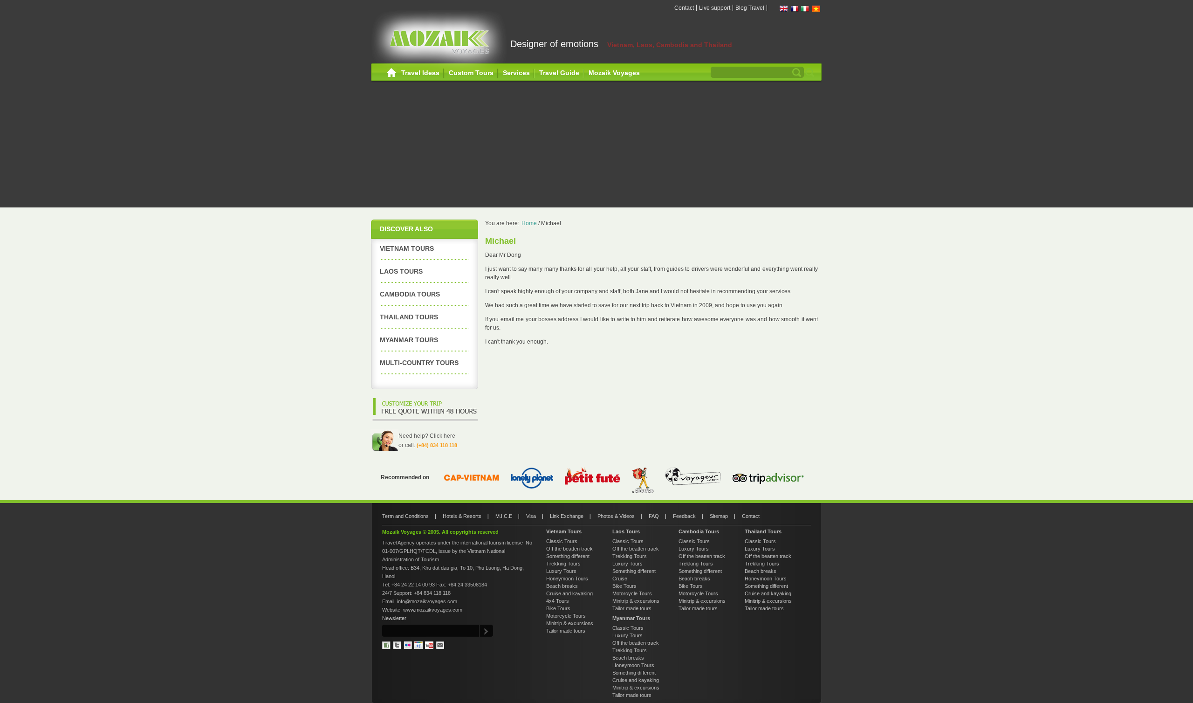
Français (794, 9)
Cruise (619, 578)
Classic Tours (561, 541)
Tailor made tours (565, 631)
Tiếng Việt (816, 9)
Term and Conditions (405, 516)
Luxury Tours (561, 571)
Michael (551, 223)
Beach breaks (562, 586)
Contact (684, 8)
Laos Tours (401, 271)
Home (392, 73)
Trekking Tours (563, 563)
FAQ (654, 516)
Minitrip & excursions (569, 623)
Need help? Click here (426, 436)
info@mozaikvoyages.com (427, 601)
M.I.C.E (503, 516)
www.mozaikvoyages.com (432, 610)
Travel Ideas (420, 72)
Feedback (684, 516)
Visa (531, 516)
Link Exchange (566, 516)
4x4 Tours (557, 601)
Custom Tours (471, 72)
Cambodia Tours (410, 294)
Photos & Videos (616, 516)
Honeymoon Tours (567, 578)
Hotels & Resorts (462, 516)
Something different (568, 556)
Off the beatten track (569, 548)
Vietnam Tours (407, 248)
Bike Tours (558, 608)
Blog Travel (749, 8)
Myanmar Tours (409, 340)
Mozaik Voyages (614, 72)
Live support (714, 8)
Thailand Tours (409, 317)
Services (516, 72)
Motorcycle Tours (566, 616)
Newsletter (394, 618)
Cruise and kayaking (569, 593)
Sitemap (719, 516)
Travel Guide (559, 72)
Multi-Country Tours (419, 362)
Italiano (805, 9)
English (784, 9)
